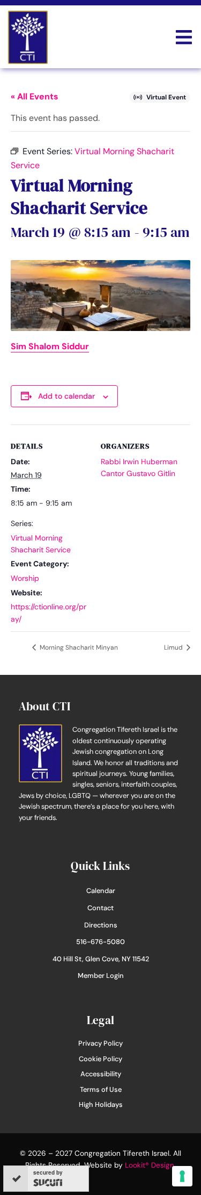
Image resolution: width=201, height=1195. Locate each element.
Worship (25, 578)
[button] (183, 37)
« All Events (34, 96)
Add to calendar (66, 396)
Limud (174, 647)
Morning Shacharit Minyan (78, 647)
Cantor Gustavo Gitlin (138, 473)
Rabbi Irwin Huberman (139, 461)
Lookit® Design (149, 1165)
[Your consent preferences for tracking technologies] (182, 1176)
